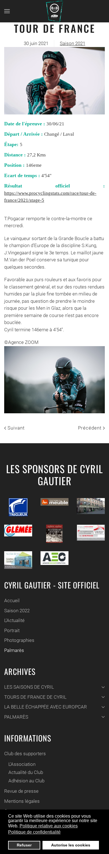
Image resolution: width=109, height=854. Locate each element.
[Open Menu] (7, 11)
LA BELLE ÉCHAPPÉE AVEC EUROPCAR (45, 707)
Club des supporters (25, 753)
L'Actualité (14, 620)
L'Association (21, 764)
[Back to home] (54, 11)
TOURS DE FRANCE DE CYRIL (35, 697)
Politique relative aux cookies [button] (49, 826)
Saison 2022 (17, 610)
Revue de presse (21, 791)
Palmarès (14, 650)
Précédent (90, 428)
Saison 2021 (72, 43)
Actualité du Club (25, 772)
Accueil (12, 600)
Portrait (12, 630)
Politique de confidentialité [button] (34, 832)
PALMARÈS (16, 717)
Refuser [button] (24, 845)
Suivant (15, 428)
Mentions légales (22, 801)
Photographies (19, 640)
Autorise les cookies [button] (70, 845)
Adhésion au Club (26, 780)
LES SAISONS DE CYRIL (29, 687)
